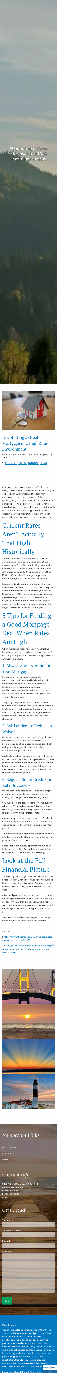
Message (17, 1251)
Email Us (6, 1197)
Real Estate (33, 463)
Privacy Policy (9, 1147)
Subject (16, 1240)
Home (5, 1159)
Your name (18, 1220)
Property (22, 463)
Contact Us (8, 1153)
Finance (43, 463)
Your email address (22, 1230)
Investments (10, 463)
